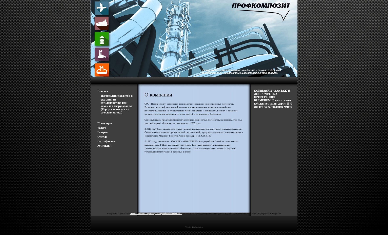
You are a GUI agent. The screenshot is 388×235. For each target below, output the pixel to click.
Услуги (101, 127)
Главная (102, 91)
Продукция (104, 123)
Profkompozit (197, 227)
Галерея (102, 132)
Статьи (102, 136)
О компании (158, 95)
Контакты (103, 145)
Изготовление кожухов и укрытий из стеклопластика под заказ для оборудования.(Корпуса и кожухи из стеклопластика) (117, 104)
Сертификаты (106, 141)
